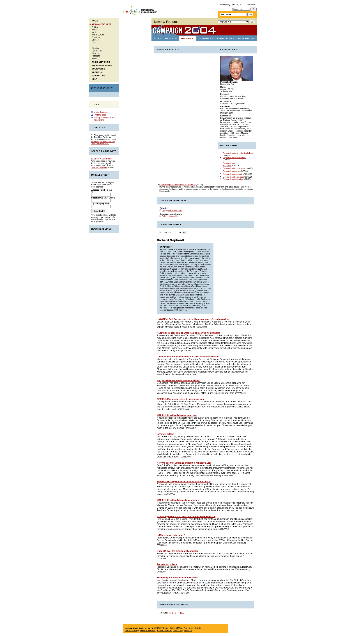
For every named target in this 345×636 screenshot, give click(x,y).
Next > (183, 613)
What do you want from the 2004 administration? (103, 142)
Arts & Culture (98, 35)
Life (93, 42)
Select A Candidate (99, 167)
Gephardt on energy (231, 171)
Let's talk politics (165, 434)
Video (94, 58)
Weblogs (95, 53)
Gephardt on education (233, 179)
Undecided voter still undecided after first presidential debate (188, 356)
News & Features (148, 630)
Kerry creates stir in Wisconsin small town (178, 380)
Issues (95, 30)
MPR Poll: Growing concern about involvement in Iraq (184, 481)
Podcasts (96, 56)
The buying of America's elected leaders (177, 577)
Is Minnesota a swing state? (171, 535)
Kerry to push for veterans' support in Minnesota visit (184, 463)
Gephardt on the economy (230, 164)
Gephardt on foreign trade (234, 168)
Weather (251, 5)
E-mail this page (101, 112)
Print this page (100, 115)
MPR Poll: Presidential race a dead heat (177, 415)
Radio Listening (132, 630)
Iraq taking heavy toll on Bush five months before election (186, 516)
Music (94, 32)
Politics (95, 27)
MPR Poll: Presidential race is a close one (178, 500)
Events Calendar (164, 630)
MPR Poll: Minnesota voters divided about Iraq (180, 399)
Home (165, 628)
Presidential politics (167, 564)
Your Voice (178, 630)
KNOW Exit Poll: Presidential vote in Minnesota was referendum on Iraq (193, 319)
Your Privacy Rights (192, 628)
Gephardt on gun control (233, 174)
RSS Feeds (97, 51)
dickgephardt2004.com (172, 210)
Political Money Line (170, 216)
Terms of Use (176, 628)
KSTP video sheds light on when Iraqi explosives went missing (188, 333)
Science (95, 40)
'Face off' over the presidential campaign (177, 551)
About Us (188, 630)
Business (96, 37)
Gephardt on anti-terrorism (234, 157)
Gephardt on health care (233, 177)
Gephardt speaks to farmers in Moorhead (177, 185)
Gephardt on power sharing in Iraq (238, 153)
